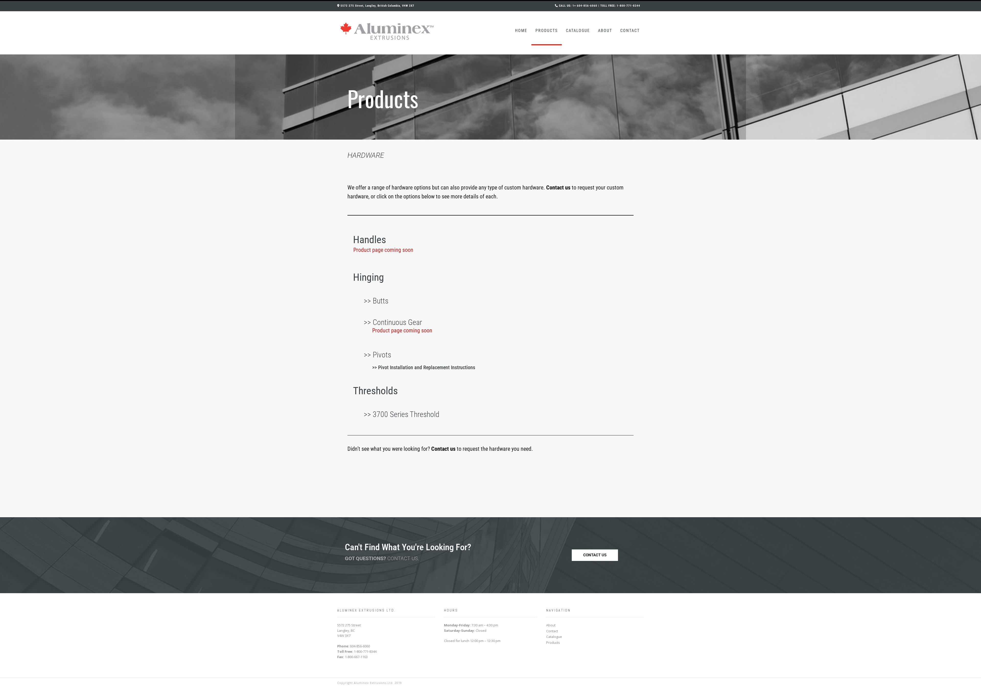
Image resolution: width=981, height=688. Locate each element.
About (605, 30)
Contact (630, 30)
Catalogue (578, 30)
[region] (490, 97)
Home (521, 30)
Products (546, 30)
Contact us (443, 449)
